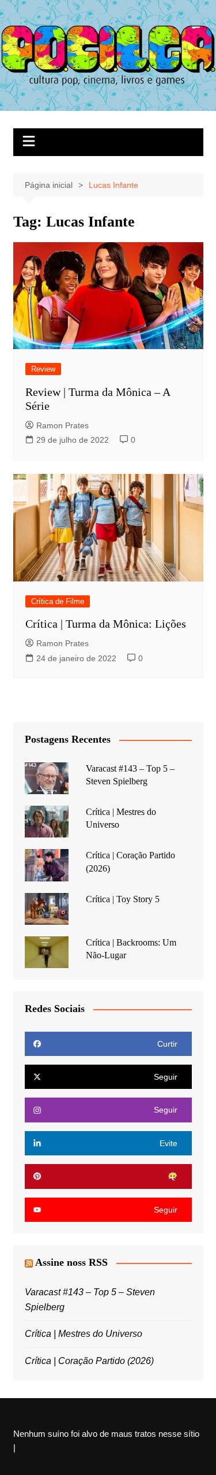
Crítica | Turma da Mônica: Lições (105, 623)
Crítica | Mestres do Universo (83, 1334)
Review (43, 369)
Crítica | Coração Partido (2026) (89, 1361)
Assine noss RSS (71, 1262)
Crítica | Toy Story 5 (123, 899)
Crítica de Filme (57, 601)
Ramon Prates (62, 425)
